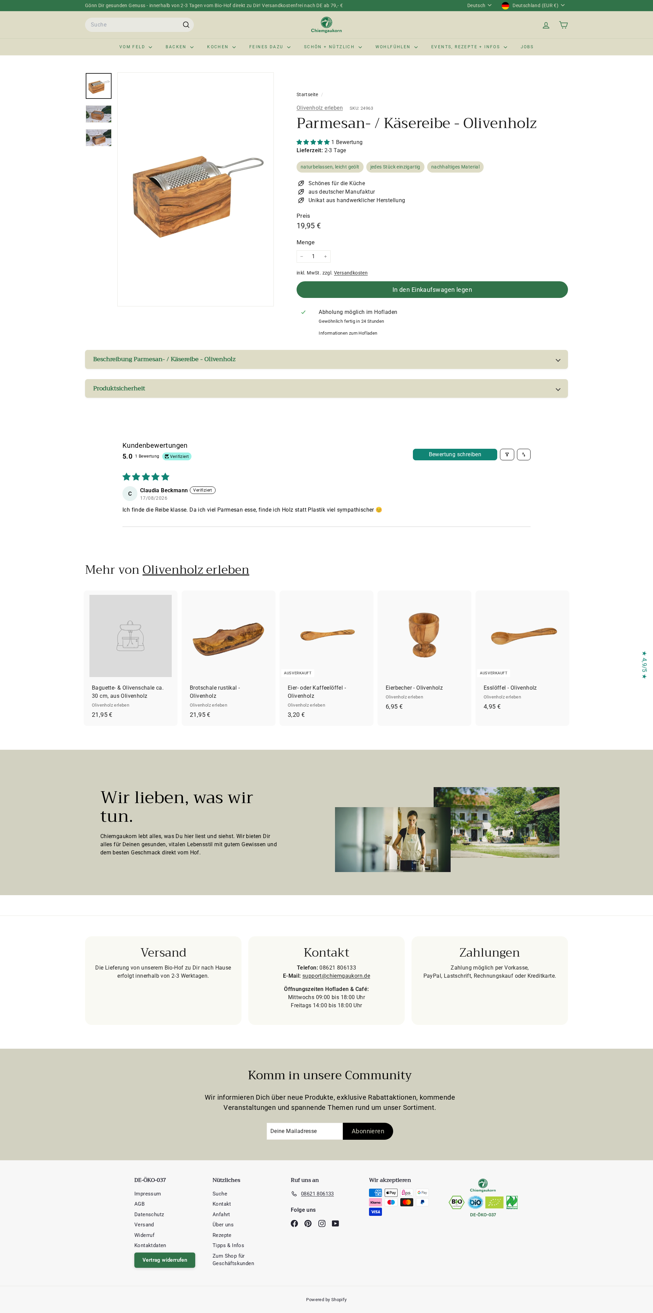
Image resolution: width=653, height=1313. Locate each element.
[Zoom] (195, 189)
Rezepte (222, 1235)
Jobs (527, 47)
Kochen (219, 47)
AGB (139, 1204)
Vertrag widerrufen (165, 1260)
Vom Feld (133, 47)
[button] (314, 142)
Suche (220, 1194)
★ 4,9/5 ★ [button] (644, 665)
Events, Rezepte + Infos (466, 47)
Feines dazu (267, 47)
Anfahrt (221, 1214)
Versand (144, 1225)
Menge (306, 242)
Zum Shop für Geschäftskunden (233, 1260)
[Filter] (507, 454)
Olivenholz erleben (320, 108)
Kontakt (222, 1204)
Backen (177, 47)
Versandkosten (351, 273)
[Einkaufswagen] (563, 25)
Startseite (308, 94)
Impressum (147, 1194)
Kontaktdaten (150, 1245)
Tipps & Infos (228, 1245)
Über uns (223, 1225)
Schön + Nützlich (330, 47)
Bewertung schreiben (455, 454)
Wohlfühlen (394, 47)
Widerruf (144, 1235)
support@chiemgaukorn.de (336, 976)
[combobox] (139, 25)
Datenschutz (149, 1214)
